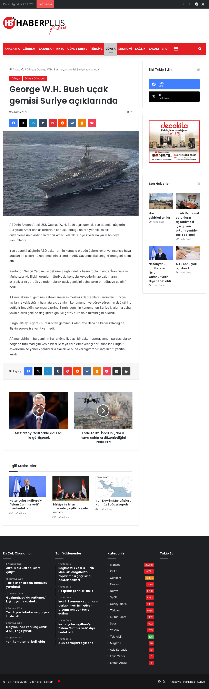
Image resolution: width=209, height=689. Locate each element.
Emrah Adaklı (118, 662)
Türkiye (96, 48)
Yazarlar (45, 48)
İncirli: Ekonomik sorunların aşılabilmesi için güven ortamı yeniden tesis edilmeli (188, 224)
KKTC (60, 48)
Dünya (111, 48)
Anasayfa (12, 48)
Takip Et (166, 553)
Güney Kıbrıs (77, 48)
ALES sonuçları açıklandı (186, 266)
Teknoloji (115, 636)
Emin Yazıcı (117, 656)
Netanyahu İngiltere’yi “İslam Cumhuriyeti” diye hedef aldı (25, 504)
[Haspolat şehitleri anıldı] (161, 201)
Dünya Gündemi (35, 78)
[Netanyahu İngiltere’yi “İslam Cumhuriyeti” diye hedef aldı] (27, 486)
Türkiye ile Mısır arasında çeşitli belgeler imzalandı (70, 508)
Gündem (29, 48)
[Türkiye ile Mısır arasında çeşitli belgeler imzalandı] (70, 488)
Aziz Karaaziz (118, 649)
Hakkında (189, 681)
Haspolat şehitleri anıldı (71, 4)
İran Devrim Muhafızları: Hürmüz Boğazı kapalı (113, 502)
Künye (201, 681)
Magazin (115, 643)
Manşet (115, 564)
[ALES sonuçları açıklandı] (188, 253)
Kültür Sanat (118, 617)
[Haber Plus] (35, 26)
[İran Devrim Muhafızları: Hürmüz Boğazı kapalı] (114, 486)
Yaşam (153, 48)
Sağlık (140, 48)
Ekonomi (125, 48)
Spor (165, 48)
